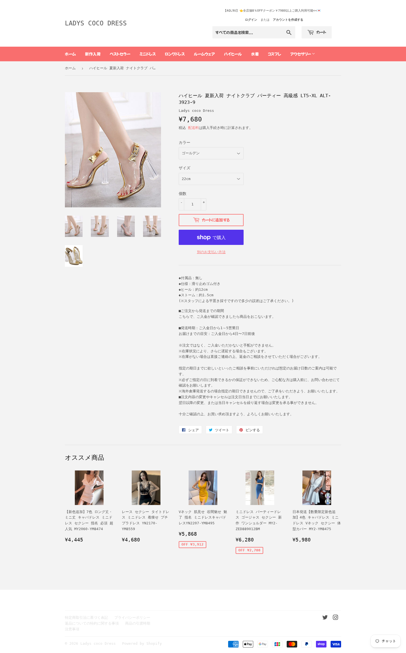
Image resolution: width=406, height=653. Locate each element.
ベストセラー (120, 54)
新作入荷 (93, 54)
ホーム (70, 54)
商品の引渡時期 (137, 623)
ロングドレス (175, 54)
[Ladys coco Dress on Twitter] (325, 618)
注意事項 (72, 629)
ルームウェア (204, 54)
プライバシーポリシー (132, 617)
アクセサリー (301, 54)
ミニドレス (147, 54)
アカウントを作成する (288, 20)
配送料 (193, 128)
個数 (182, 193)
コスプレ (274, 54)
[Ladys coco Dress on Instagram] (335, 618)
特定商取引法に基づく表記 (86, 617)
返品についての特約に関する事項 (92, 623)
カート (320, 32)
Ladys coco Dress (96, 23)
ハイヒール (233, 54)
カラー (184, 142)
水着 (255, 54)
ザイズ (184, 168)
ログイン (251, 20)
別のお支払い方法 (211, 252)
